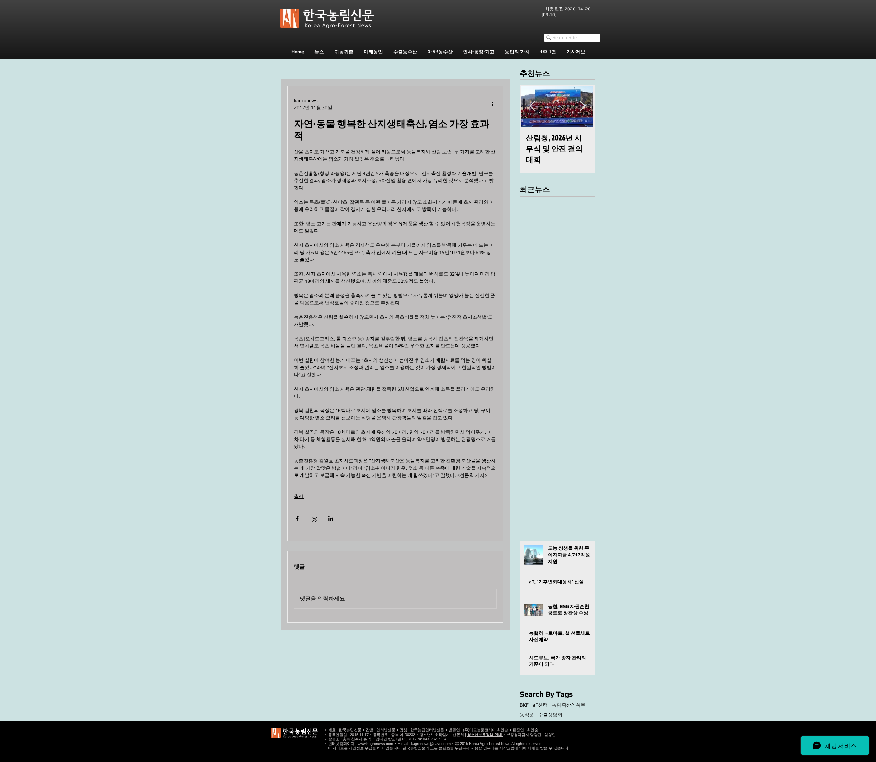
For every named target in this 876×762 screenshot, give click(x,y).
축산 (299, 496)
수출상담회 (550, 714)
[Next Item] (582, 106)
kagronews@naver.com (431, 743)
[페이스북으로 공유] (297, 518)
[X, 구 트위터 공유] (314, 518)
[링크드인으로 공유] (330, 518)
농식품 (527, 714)
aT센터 (540, 705)
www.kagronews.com (375, 743)
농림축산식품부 (568, 705)
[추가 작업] (492, 104)
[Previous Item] (532, 106)
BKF (524, 705)
